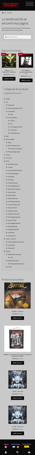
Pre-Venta (9, 158)
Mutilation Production (14, 189)
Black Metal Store (13, 164)
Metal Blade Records (14, 186)
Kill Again (11, 180)
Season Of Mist (12, 220)
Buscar (17, 452)
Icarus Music (13, 130)
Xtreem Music (12, 236)
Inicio (5, 13)
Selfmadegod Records (14, 223)
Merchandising (10, 139)
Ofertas (8, 155)
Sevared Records (12, 226)
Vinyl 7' (10, 267)
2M (11, 124)
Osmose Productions (14, 204)
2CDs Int (12, 120)
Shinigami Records (13, 229)
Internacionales (12, 117)
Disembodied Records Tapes (16, 242)
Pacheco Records (15, 133)
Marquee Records (13, 183)
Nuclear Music (12, 195)
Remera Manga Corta (14, 145)
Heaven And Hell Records (15, 170)
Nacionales (11, 248)
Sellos (7, 161)
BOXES (8, 99)
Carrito (29, 452)
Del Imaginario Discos (16, 127)
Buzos (10, 142)
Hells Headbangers (13, 173)
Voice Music (11, 232)
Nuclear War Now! (13, 198)
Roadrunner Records (13, 214)
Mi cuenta (6, 452)
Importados (11, 111)
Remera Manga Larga (14, 152)
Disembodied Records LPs (17, 264)
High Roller (11, 176)
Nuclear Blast (12, 192)
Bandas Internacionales (14, 254)
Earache (10, 167)
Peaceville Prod (12, 208)
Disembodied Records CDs (15, 108)
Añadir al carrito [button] (9, 78)
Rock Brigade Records (14, 217)
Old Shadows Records (14, 201)
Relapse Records (12, 211)
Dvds (7, 136)
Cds (7, 102)
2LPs (11, 257)
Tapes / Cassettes (11, 239)
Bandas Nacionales (13, 260)
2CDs (11, 114)
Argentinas (11, 105)
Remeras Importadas (16, 148)
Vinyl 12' (8, 251)
